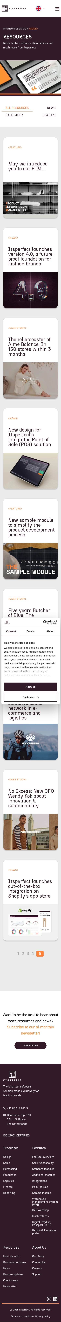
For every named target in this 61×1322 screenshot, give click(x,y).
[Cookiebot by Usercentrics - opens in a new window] (43, 622)
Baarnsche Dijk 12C (19, 1115)
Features (39, 1148)
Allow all (30, 686)
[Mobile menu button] (57, 9)
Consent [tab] (11, 631)
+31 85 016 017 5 (17, 1108)
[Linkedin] (55, 1299)
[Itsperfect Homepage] (12, 1076)
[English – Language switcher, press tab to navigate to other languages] (40, 8)
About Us (39, 1247)
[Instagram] (49, 1299)
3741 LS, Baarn (16, 1119)
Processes (11, 1148)
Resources (11, 1247)
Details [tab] (30, 631)
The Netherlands (17, 1124)
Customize (29, 697)
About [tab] (50, 631)
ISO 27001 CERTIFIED (16, 1135)
